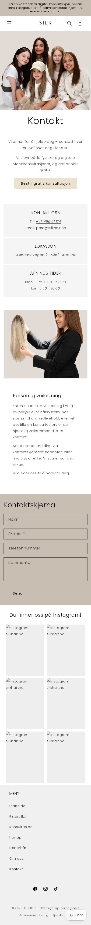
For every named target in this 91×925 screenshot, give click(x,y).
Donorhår (17, 847)
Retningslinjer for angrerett (60, 908)
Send (18, 593)
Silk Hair (30, 908)
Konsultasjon (20, 827)
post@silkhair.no (51, 227)
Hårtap (15, 837)
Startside (17, 806)
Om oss (16, 858)
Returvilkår (18, 816)
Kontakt (16, 869)
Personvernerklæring (33, 915)
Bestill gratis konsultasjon (45, 183)
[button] (9, 23)
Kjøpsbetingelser (64, 915)
